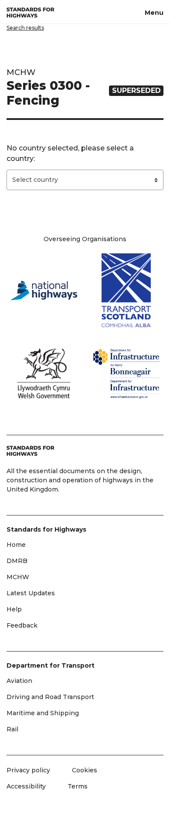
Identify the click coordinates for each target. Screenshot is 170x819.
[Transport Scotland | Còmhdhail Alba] (126, 290)
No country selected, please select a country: (70, 153)
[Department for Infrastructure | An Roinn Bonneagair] (126, 374)
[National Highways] (44, 290)
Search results (25, 27)
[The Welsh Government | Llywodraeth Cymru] (44, 373)
